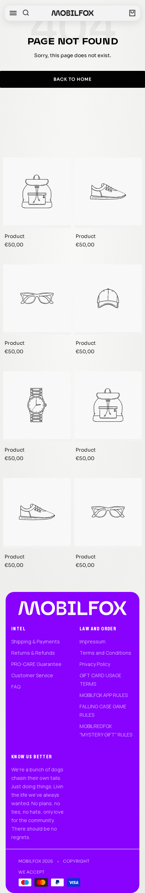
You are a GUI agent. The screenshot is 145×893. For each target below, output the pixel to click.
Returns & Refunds (33, 652)
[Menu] (13, 13)
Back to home (72, 79)
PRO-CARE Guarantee (36, 664)
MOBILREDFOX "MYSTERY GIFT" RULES (106, 730)
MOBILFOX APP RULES (104, 695)
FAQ (15, 686)
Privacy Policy (95, 664)
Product (15, 236)
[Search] (26, 13)
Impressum (93, 641)
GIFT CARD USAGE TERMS (100, 679)
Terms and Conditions (105, 652)
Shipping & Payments (35, 641)
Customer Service (32, 675)
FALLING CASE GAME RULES (103, 710)
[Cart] (132, 13)
